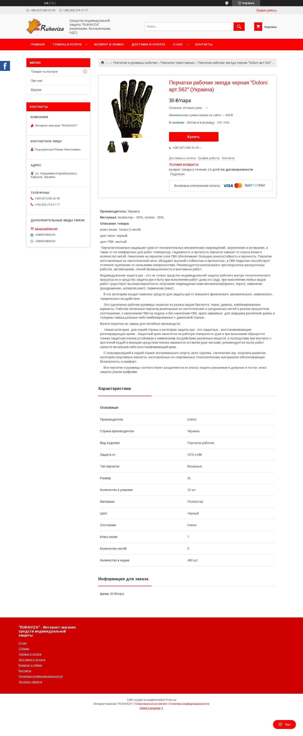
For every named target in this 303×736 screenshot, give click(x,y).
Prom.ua (171, 699)
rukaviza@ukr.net (46, 228)
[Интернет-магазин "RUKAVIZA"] (45, 33)
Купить (193, 137)
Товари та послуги (44, 71)
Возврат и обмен (109, 44)
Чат (288, 724)
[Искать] (239, 26)
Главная (37, 44)
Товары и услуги (67, 44)
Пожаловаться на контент (151, 703)
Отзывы (24, 648)
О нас (178, 44)
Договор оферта (30, 681)
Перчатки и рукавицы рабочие (135, 62)
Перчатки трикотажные (178, 62)
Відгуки (36, 90)
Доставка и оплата (148, 44)
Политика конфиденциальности (41, 676)
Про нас (37, 80)
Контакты (203, 44)
